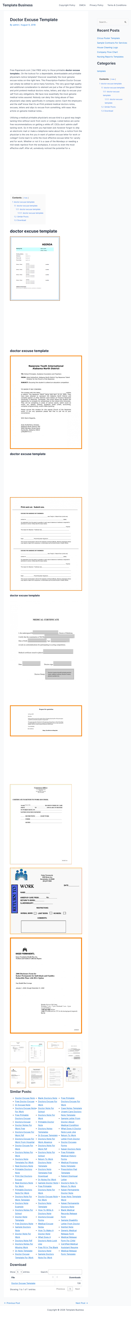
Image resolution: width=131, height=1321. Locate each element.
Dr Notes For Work (47, 1179)
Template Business (18, 5)
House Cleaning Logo (107, 47)
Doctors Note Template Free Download (45, 1172)
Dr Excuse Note (22, 1105)
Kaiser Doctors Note (71, 1149)
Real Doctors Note (24, 1166)
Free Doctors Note (24, 1223)
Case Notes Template (71, 1108)
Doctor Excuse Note (25, 1098)
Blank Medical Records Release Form (69, 1213)
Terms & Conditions (116, 5)
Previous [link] (60, 1289)
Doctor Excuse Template (23, 1283)
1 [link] (70, 1289)
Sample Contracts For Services (112, 43)
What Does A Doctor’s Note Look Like (47, 1240)
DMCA (82, 5)
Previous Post (12, 1303)
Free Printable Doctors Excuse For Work (70, 1101)
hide (25, 198)
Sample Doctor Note (48, 1183)
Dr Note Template (23, 1250)
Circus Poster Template (108, 38)
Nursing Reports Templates (110, 56)
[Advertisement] (31, 49)
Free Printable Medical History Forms (68, 1155)
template (101, 71)
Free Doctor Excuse (24, 1101)
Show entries (20, 1272)
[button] (53, 1277)
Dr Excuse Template (48, 1135)
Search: (44, 1272)
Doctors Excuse (22, 1122)
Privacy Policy (96, 5)
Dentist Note (67, 1227)
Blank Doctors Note (47, 1098)
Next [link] (77, 1289)
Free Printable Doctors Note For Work (46, 1189)
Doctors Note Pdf (23, 1240)
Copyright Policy (67, 5)
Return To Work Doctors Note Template (45, 1162)
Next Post (82, 1303)
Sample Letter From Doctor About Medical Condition (70, 1121)
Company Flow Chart (107, 52)
